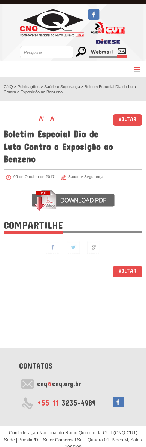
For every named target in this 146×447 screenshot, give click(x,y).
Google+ (93, 247)
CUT (115, 28)
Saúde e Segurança (62, 86)
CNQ (8, 86)
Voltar (127, 119)
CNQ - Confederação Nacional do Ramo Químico (52, 23)
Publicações (29, 86)
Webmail (102, 51)
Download (73, 200)
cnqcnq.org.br (59, 383)
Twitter (73, 247)
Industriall (97, 28)
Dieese (108, 40)
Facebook (94, 14)
